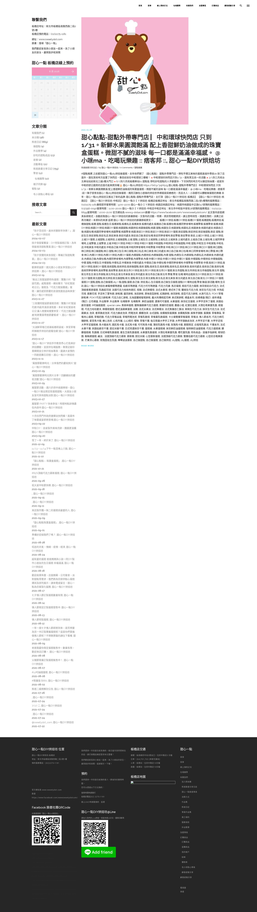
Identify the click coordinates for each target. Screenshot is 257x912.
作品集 (185, 802)
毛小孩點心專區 (41, 194)
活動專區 (38, 164)
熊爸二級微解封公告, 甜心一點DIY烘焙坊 (53, 689)
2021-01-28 (86, 130)
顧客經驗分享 (187, 872)
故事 (35, 159)
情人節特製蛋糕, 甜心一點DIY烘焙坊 (51, 619)
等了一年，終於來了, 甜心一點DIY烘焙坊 (53, 440)
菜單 (182, 762)
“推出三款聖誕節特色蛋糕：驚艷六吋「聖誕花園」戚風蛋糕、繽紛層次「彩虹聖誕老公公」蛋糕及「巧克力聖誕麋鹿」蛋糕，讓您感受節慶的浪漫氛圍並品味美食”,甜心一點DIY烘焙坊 (54, 287)
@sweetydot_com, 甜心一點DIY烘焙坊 (53, 722)
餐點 (34, 188)
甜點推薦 (138, 167)
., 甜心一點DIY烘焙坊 (43, 493)
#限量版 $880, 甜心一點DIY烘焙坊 (50, 680)
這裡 (103, 802)
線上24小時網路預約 (90, 802)
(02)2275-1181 (58, 34)
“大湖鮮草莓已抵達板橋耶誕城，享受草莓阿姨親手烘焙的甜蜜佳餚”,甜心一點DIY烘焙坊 (53, 331)
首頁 (182, 757)
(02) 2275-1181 (97, 797)
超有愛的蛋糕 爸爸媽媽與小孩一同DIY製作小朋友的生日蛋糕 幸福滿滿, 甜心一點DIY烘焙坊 (53, 563)
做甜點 (36, 146)
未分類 (35, 137)
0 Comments (126, 167)
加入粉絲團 (186, 782)
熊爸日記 (36, 142)
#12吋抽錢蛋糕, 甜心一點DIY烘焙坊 (50, 672)
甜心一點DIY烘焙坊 (110, 167)
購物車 (185, 862)
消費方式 (185, 797)
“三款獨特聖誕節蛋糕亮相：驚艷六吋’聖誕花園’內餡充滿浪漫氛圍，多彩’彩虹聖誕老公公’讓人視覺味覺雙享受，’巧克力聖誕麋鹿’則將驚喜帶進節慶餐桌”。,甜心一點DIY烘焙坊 (54, 311)
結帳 (184, 857)
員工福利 (185, 817)
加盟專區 (184, 832)
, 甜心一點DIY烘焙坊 (43, 502)
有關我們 (36, 133)
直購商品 (185, 847)
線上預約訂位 (186, 767)
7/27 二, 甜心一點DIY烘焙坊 (47, 705)
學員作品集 (186, 812)
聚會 (35, 173)
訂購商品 (184, 838)
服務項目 (185, 822)
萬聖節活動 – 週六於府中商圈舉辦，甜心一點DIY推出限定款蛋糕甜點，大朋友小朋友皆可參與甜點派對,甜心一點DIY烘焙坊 (54, 391)
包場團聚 (39, 178)
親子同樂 (38, 184)
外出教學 (38, 150)
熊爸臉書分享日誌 (189, 787)
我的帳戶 (185, 852)
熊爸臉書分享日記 (89, 167)
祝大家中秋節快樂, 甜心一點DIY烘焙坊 (52, 485)
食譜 (182, 892)
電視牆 (183, 888)
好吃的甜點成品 (41, 155)
